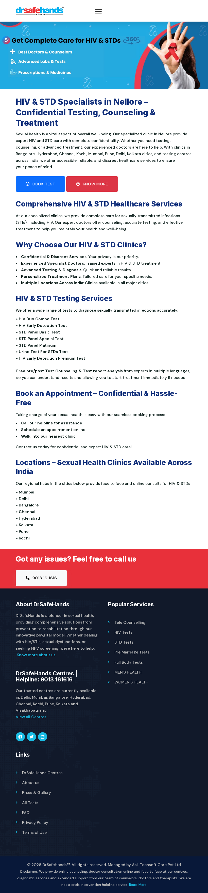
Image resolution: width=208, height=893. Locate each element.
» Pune (23, 531)
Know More (95, 184)
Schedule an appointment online (53, 429)
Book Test (43, 184)
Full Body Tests (128, 662)
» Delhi (23, 498)
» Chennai (26, 511)
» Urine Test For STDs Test (43, 351)
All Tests (30, 802)
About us (30, 782)
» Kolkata (25, 525)
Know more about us (36, 655)
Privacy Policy (35, 822)
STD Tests (123, 642)
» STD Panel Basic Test (39, 332)
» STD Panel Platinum (37, 345)
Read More (138, 884)
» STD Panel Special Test (41, 338)
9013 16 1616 (44, 578)
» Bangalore (28, 505)
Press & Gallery (36, 792)
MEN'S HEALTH (128, 672)
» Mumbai (26, 492)
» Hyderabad (29, 518)
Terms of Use (34, 832)
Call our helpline (37, 423)
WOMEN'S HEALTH (131, 682)
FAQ (25, 812)
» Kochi (24, 538)
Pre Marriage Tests (132, 652)
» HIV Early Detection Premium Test (51, 358)
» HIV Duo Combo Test (38, 319)
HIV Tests (123, 632)
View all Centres (31, 717)
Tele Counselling (130, 622)
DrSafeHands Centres (42, 772)
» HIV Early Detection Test (42, 325)
